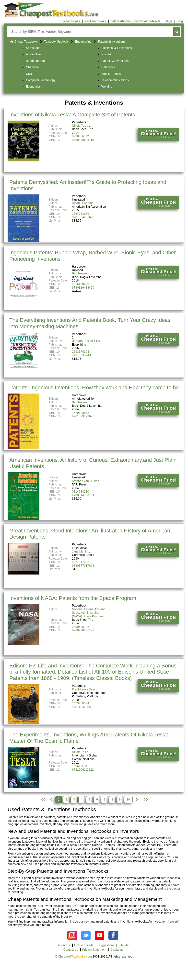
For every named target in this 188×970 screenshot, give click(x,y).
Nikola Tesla (80, 125)
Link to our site (84, 945)
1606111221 (80, 766)
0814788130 (80, 491)
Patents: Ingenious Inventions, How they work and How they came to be (94, 387)
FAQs (168, 21)
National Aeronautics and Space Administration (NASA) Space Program (89, 613)
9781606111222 (83, 769)
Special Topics (111, 74)
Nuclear (106, 54)
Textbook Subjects (148, 21)
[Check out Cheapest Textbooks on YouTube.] (99, 935)
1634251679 (80, 213)
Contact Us (70, 949)
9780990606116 (83, 140)
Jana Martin (80, 551)
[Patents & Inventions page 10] (145, 799)
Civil (29, 74)
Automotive (33, 54)
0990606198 (80, 627)
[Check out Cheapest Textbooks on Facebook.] (113, 935)
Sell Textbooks (120, 21)
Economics (33, 86)
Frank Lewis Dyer (83, 689)
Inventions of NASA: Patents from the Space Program (72, 598)
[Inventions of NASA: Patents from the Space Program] (23, 644)
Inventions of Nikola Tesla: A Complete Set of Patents (72, 115)
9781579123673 (83, 416)
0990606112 (80, 136)
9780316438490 (83, 287)
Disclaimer (117, 949)
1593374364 (80, 351)
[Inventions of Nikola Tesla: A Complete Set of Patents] (23, 160)
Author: (53, 273)
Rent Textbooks (95, 21)
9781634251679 (83, 217)
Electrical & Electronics (116, 48)
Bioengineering (36, 61)
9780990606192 (83, 630)
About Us (64, 945)
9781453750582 (83, 707)
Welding (106, 86)
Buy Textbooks (69, 21)
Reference (108, 67)
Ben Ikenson (80, 273)
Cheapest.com (75, 956)
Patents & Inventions (115, 61)
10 (128, 799)
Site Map (124, 945)
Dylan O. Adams (82, 203)
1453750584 (80, 703)
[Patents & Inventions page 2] (137, 799)
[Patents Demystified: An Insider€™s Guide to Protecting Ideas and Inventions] (23, 241)
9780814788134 (83, 495)
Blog (179, 21)
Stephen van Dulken (85, 481)
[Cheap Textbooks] (51, 17)
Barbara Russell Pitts (86, 341)
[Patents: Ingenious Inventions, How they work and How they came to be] (23, 448)
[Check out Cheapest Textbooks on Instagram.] (72, 935)
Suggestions (106, 945)
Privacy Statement (94, 949)
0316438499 (80, 284)
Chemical (32, 67)
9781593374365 (83, 355)
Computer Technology (40, 80)
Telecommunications (115, 80)
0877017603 (80, 562)
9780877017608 (83, 565)
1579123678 (80, 413)
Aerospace (33, 48)
